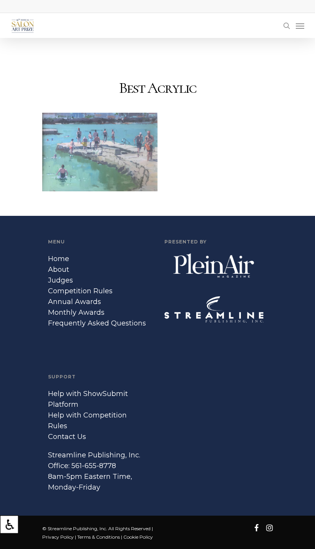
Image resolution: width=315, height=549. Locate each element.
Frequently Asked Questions (97, 323)
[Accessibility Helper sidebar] (9, 524)
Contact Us (67, 436)
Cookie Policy (138, 537)
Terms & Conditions (98, 537)
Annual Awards (74, 302)
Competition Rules (80, 291)
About (58, 269)
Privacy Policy (58, 537)
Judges (60, 280)
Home (58, 259)
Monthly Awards (76, 312)
